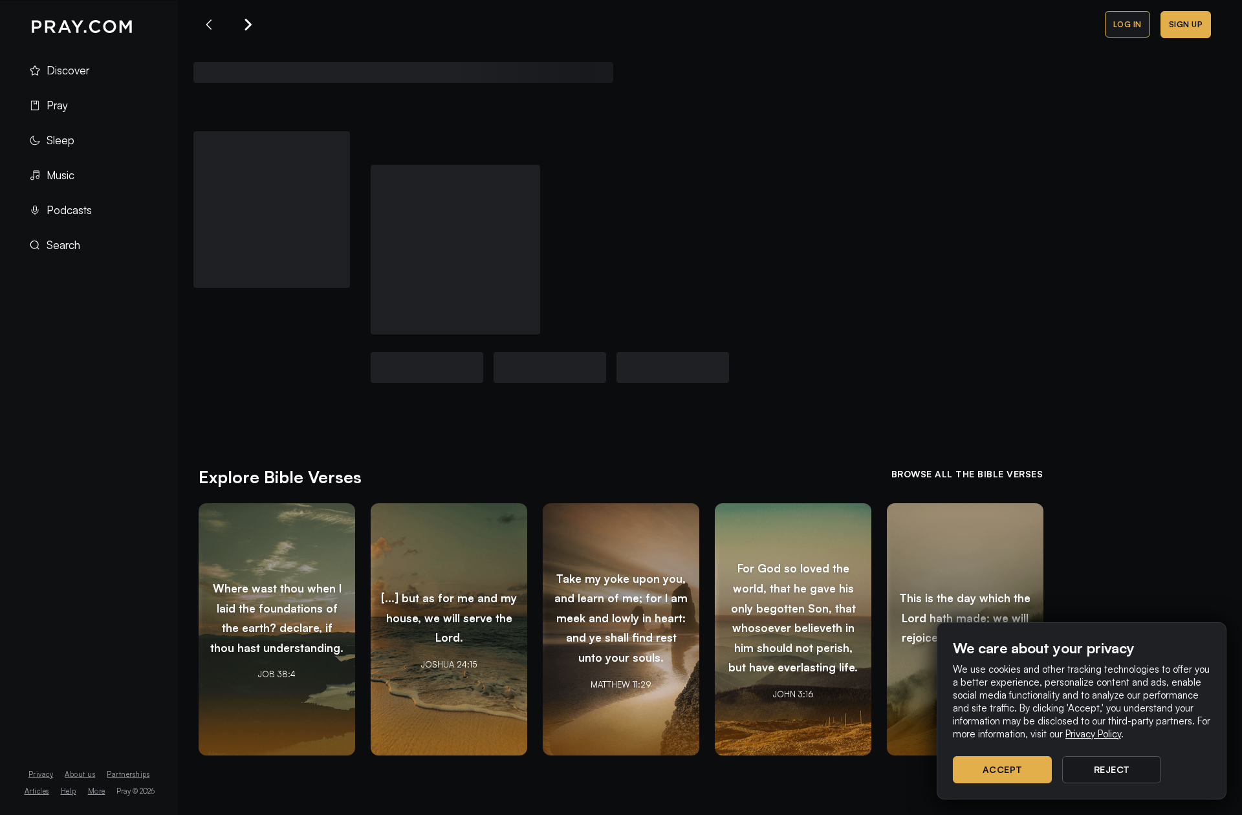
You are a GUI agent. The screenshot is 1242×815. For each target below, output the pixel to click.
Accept (1003, 769)
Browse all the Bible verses (967, 473)
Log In (1127, 24)
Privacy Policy (1093, 734)
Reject (1112, 769)
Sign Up (1186, 24)
